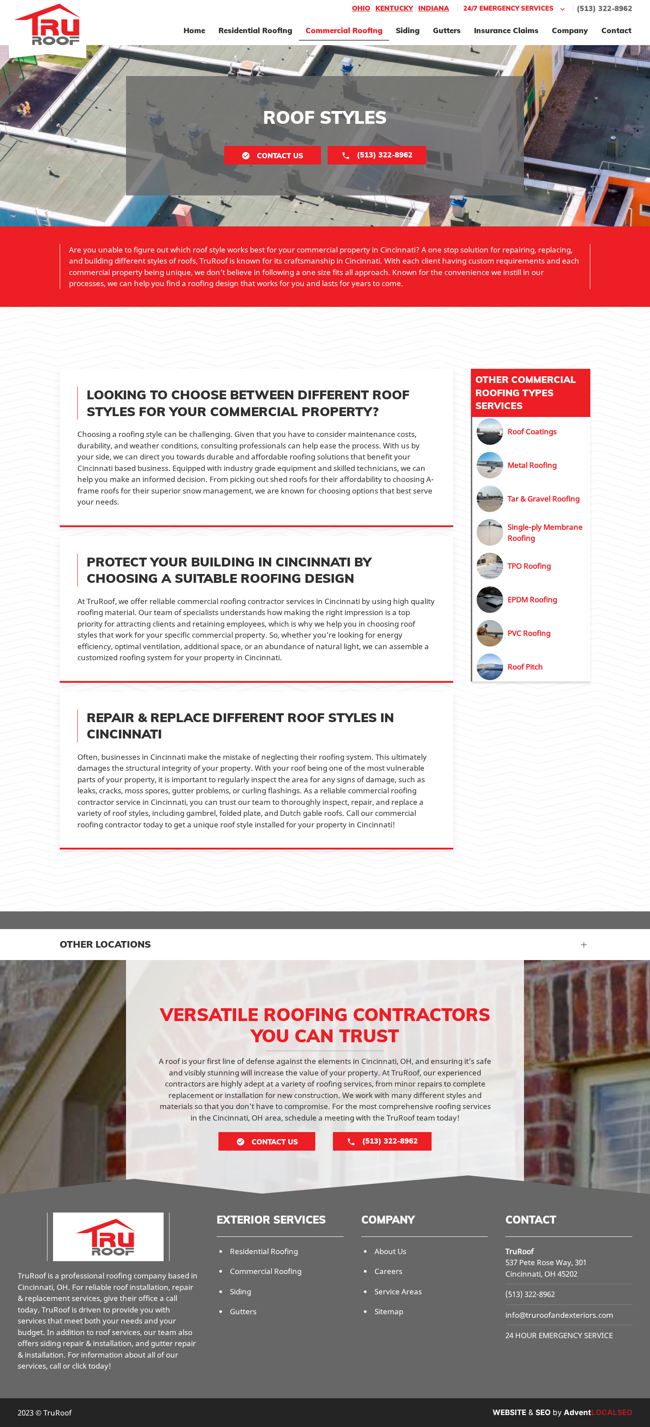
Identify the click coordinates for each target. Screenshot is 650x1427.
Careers (388, 1271)
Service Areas (398, 1291)
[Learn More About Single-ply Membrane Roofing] (531, 532)
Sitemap (389, 1311)
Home (194, 30)
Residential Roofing (255, 30)
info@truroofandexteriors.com (559, 1315)
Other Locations (105, 944)
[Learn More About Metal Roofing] (531, 465)
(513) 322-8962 (604, 8)
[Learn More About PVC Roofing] (531, 633)
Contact (616, 30)
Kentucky (394, 8)
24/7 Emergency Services (508, 8)
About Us (390, 1251)
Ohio (361, 8)
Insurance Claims (506, 30)
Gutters (447, 30)
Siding (408, 30)
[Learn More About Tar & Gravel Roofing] (531, 498)
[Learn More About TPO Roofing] (531, 566)
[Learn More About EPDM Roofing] (531, 599)
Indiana (433, 8)
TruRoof (519, 1251)
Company (570, 30)
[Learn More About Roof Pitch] (531, 666)
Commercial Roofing (344, 30)
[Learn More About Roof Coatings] (531, 431)
